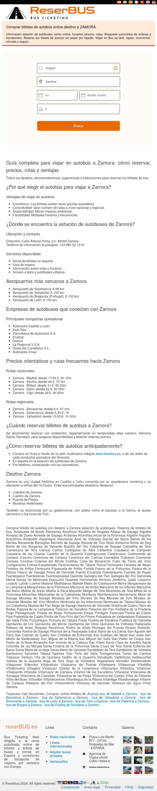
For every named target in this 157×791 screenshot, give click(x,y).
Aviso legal (92, 787)
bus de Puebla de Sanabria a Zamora (72, 704)
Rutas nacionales (62, 736)
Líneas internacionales (61, 744)
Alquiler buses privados (60, 754)
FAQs (129, 787)
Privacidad (112, 787)
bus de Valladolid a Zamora (114, 697)
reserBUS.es (21, 726)
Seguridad (145, 787)
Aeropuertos (59, 761)
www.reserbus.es (107, 453)
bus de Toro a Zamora (91, 701)
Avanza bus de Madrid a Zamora (112, 693)
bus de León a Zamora (56, 701)
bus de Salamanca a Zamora (65, 697)
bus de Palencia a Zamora (129, 701)
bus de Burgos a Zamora (24, 704)
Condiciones (70, 787)
